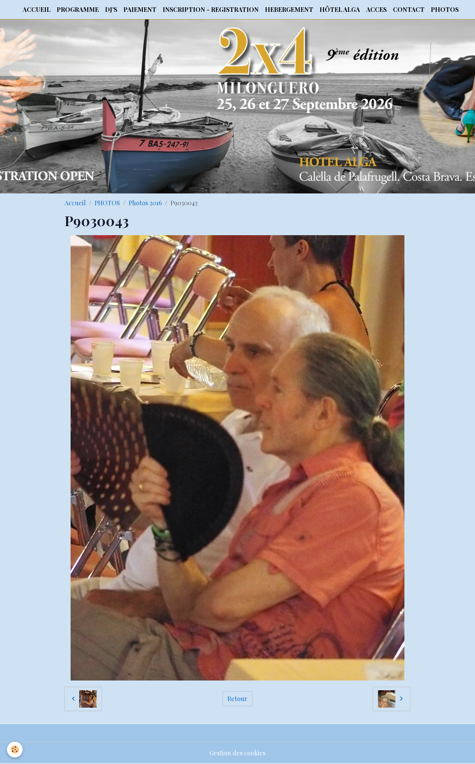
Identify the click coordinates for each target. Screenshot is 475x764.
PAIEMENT (139, 9)
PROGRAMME (78, 9)
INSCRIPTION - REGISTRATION (211, 9)
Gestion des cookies (237, 753)
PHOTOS (445, 9)
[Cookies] (15, 749)
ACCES (376, 9)
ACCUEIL (36, 9)
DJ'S (111, 9)
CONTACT (409, 9)
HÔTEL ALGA (340, 9)
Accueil (75, 203)
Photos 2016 (145, 203)
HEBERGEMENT (289, 9)
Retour (237, 698)
